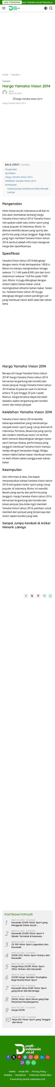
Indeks (12, 1071)
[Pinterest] (19, 1057)
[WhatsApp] (33, 1063)
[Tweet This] (32, 596)
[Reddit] (36, 1057)
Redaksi (8, 1075)
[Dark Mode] (46, 8)
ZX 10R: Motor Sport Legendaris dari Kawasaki (29, 946)
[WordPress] (25, 1057)
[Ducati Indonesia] (13, 8)
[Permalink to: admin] (4, 92)
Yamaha (6, 81)
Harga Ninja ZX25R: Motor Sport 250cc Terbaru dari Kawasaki (27, 967)
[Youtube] (47, 1057)
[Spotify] (28, 1063)
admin (11, 91)
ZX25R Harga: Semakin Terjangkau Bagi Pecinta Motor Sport (29, 978)
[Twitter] (13, 1057)
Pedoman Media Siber (40, 1075)
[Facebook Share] (26, 596)
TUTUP (25, 164)
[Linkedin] (42, 1057)
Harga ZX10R (18, 1010)
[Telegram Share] (44, 596)
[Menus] (4, 8)
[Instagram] (30, 1057)
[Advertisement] (27, 39)
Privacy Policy (39, 1071)
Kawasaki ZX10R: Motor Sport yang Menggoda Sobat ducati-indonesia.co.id (29, 924)
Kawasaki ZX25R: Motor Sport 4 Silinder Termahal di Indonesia (27, 935)
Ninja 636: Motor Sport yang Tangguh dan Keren (31, 1021)
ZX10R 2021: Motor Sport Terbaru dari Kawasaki (30, 956)
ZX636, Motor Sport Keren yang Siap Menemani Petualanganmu (30, 1000)
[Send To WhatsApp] (50, 596)
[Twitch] (22, 1063)
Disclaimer (20, 1075)
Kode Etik (24, 1071)
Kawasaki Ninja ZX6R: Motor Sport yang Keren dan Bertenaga (29, 989)
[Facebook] (8, 1057)
